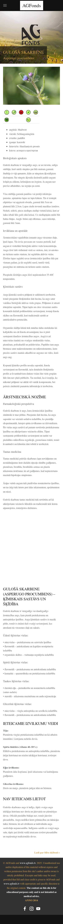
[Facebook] (25, 908)
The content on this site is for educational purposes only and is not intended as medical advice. (32, 892)
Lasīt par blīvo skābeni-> (47, 852)
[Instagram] (31, 908)
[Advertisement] (31, 551)
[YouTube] (38, 908)
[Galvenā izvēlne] (5, 5)
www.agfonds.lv (28, 862)
